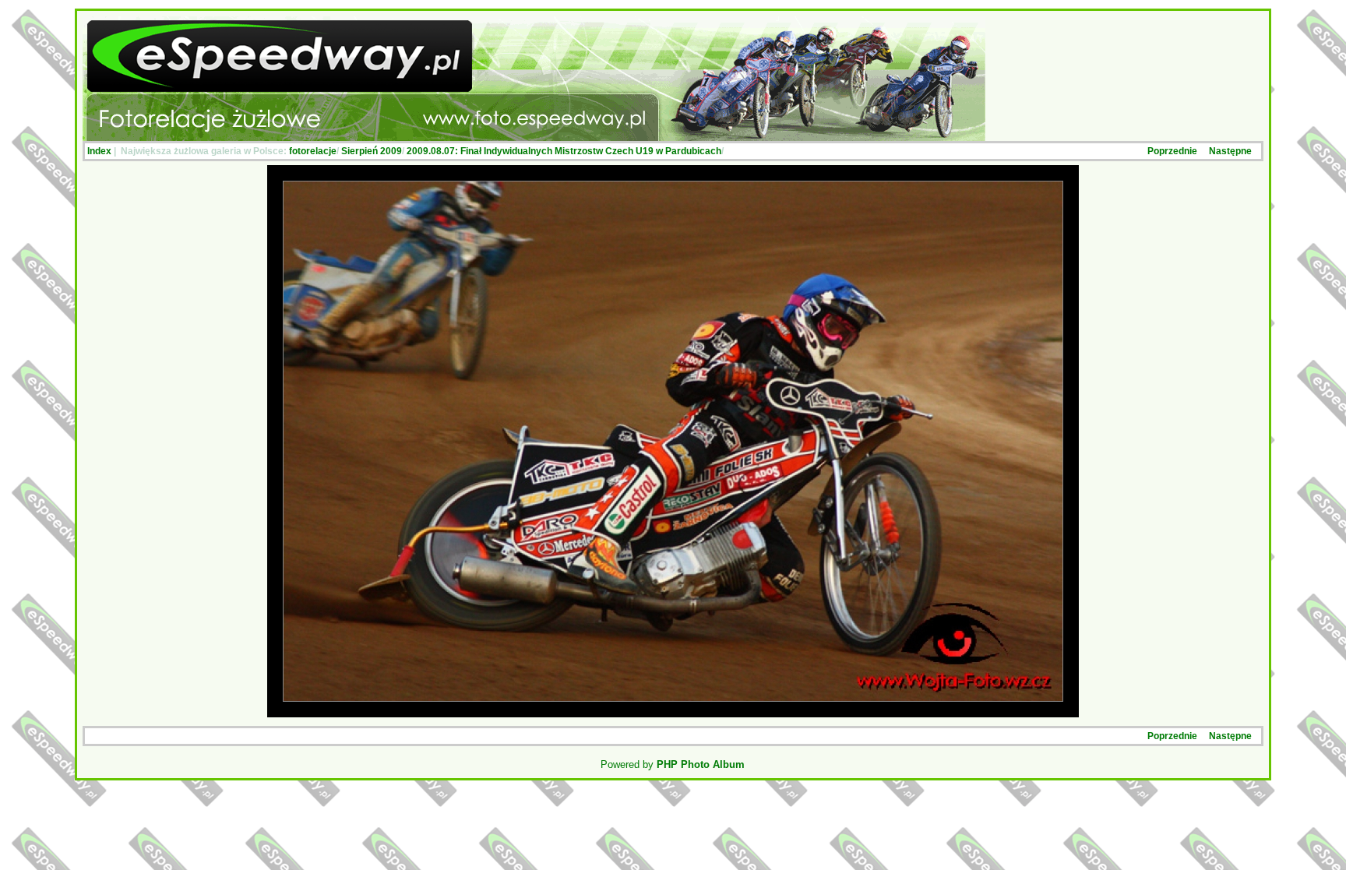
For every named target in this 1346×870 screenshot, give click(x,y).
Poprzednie (1172, 151)
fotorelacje (312, 151)
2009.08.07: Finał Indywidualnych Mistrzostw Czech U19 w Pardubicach (564, 151)
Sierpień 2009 (371, 151)
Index (99, 151)
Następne (1230, 151)
